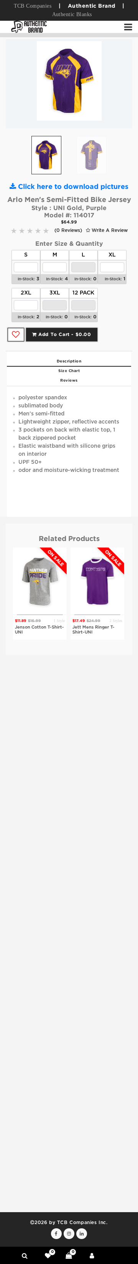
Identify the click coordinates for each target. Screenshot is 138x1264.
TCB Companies (32, 6)
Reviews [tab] (69, 380)
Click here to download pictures (72, 187)
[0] (48, 1255)
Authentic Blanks (72, 14)
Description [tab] (69, 361)
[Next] (121, 84)
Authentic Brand (91, 6)
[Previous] (17, 84)
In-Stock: (26, 279)
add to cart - (64, 335)
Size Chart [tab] (69, 371)
